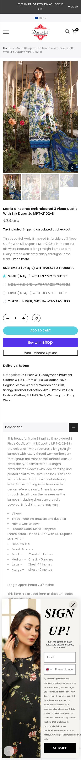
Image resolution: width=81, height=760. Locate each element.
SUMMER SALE (36, 395)
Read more (20, 259)
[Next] (72, 117)
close (74, 7)
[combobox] (48, 669)
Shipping (29, 229)
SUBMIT (60, 747)
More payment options (40, 353)
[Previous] (9, 117)
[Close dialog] (73, 604)
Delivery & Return (16, 365)
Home (7, 48)
